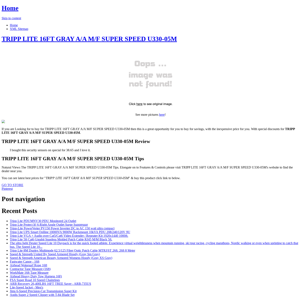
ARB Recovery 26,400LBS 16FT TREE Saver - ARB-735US (50, 283)
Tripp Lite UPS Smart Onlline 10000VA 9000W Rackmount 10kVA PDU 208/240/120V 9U (70, 232)
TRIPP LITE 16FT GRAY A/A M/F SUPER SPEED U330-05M (89, 38)
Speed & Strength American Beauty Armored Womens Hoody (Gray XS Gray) (61, 258)
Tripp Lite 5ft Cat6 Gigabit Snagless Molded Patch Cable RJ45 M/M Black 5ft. (61, 239)
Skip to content (11, 18)
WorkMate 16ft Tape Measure (29, 272)
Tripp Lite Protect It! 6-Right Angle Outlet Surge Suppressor (49, 224)
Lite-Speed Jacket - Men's (26, 287)
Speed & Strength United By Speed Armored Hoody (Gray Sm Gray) (55, 254)
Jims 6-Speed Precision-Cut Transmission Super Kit (43, 291)
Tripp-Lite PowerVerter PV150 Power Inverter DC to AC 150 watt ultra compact (62, 228)
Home (10, 8)
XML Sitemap (19, 29)
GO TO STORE (12, 185)
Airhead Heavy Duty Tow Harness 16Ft (36, 276)
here (162, 114)
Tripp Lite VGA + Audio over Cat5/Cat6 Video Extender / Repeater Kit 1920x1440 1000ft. (69, 235)
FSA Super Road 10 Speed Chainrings (35, 280)
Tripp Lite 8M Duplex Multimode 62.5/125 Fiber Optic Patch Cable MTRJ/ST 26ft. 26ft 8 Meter (72, 250)
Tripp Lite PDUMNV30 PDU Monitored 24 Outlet (43, 221)
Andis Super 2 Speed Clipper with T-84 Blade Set (42, 295)
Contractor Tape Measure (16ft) (30, 269)
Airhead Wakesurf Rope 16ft (28, 265)
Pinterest (7, 188)
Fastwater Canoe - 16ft (24, 261)
